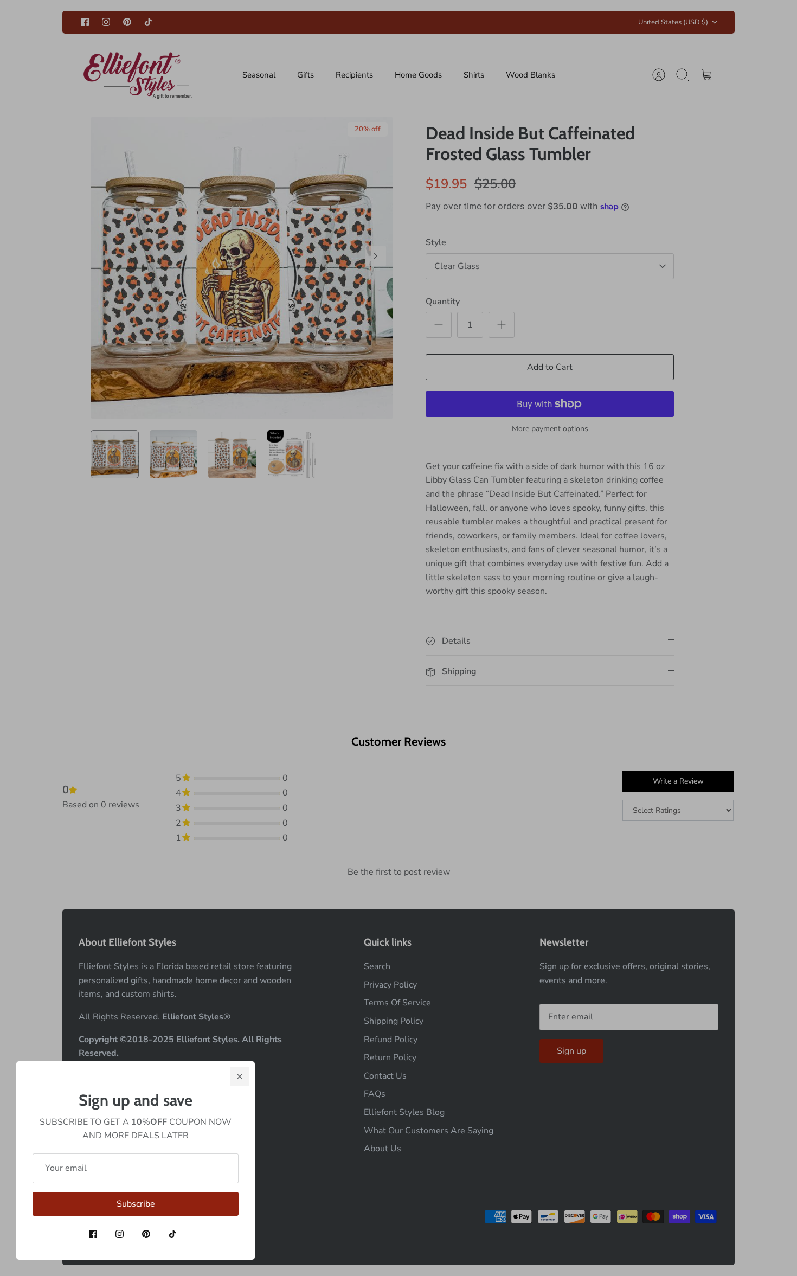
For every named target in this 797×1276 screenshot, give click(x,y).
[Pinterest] (146, 1233)
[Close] (239, 1076)
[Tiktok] (172, 1233)
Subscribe (136, 1204)
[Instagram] (119, 1233)
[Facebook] (93, 1233)
